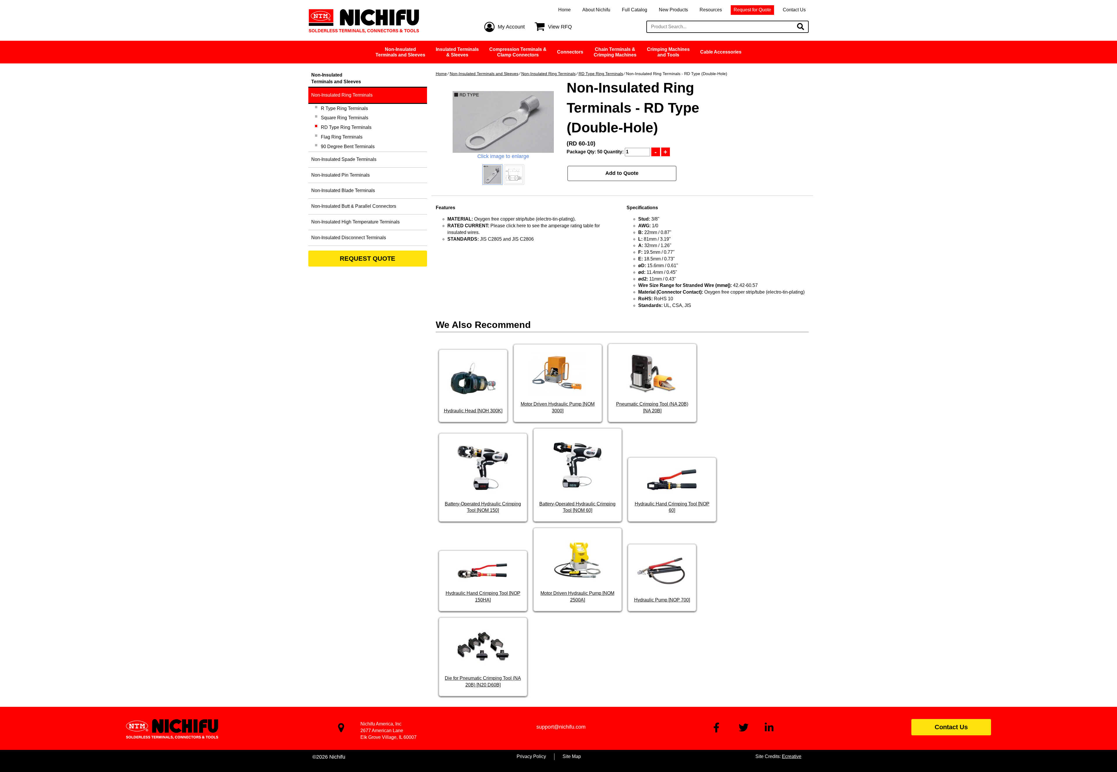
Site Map (572, 756)
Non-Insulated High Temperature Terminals (355, 221)
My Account (511, 27)
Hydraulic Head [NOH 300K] (473, 410)
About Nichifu (596, 9)
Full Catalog (634, 9)
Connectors (570, 51)
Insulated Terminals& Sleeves (457, 52)
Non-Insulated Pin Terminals (340, 175)
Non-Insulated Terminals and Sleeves (484, 73)
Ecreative (791, 756)
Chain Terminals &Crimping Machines (615, 52)
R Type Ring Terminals (344, 108)
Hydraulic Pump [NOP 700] (662, 599)
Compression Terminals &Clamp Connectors (518, 52)
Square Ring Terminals (344, 117)
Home (564, 9)
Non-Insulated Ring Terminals (548, 73)
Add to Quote (621, 173)
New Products (673, 9)
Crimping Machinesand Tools (668, 52)
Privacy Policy (531, 756)
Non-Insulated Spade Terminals (343, 159)
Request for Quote (752, 9)
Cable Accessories (720, 51)
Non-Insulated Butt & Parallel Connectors (353, 206)
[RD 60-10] (503, 122)
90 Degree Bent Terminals (348, 146)
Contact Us (794, 9)
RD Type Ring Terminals (601, 73)
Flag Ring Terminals (341, 136)
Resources (711, 9)
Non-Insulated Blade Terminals (343, 190)
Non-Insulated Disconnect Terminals (348, 237)
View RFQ (560, 27)
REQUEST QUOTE (367, 258)
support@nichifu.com (561, 727)
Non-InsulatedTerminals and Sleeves (400, 52)
